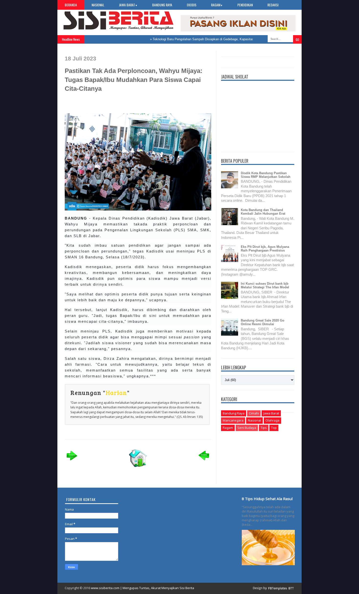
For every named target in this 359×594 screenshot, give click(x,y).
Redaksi (272, 4)
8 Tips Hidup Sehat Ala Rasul (267, 498)
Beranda (71, 4)
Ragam (217, 4)
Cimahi (254, 413)
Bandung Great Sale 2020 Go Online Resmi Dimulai (262, 322)
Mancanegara (233, 420)
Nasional (98, 4)
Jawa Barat (128, 4)
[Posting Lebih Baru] (72, 462)
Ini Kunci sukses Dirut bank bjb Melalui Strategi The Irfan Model (265, 285)
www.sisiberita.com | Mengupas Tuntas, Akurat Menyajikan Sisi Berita (142, 588)
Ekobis (191, 4)
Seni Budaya (246, 427)
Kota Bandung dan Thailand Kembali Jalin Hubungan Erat (263, 211)
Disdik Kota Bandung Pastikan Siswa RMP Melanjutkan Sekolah (265, 175)
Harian (116, 392)
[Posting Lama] (204, 462)
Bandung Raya (162, 4)
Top (274, 427)
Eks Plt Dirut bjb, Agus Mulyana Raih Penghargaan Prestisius (265, 248)
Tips (264, 427)
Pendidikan (245, 4)
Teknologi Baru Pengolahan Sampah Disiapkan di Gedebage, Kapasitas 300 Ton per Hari (206, 39)
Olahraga (272, 420)
